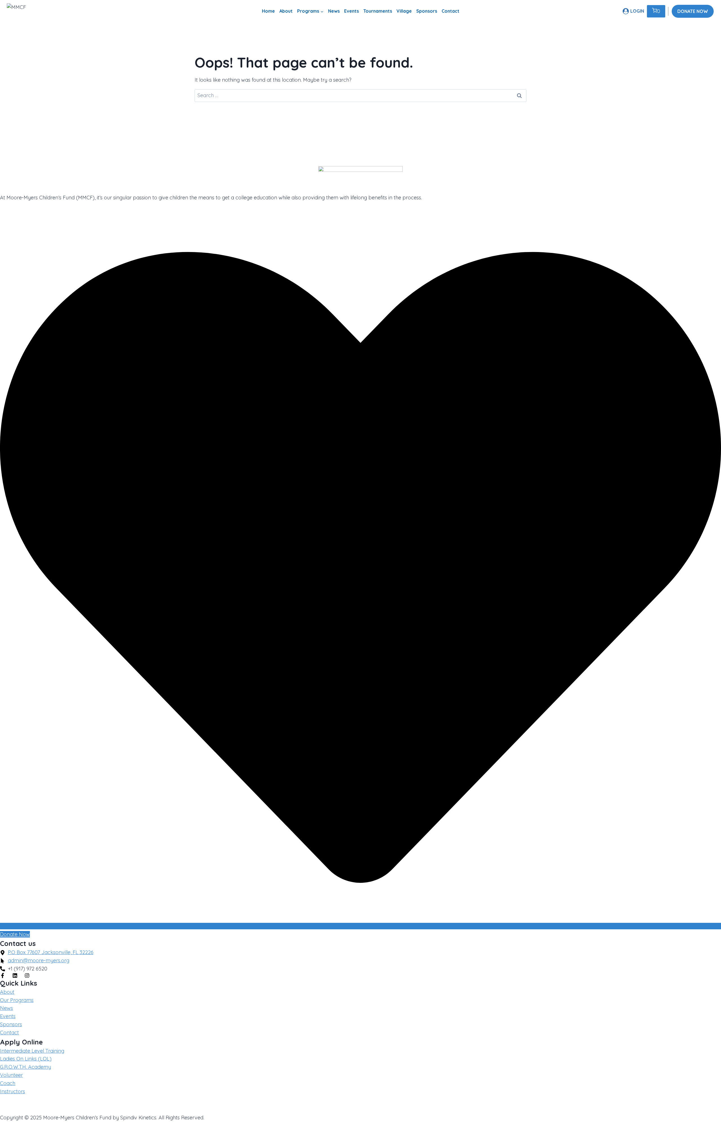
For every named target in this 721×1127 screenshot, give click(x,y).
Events (351, 11)
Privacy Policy (16, 1104)
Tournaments (377, 11)
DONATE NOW (692, 11)
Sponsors (426, 11)
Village (404, 11)
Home (268, 11)
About (286, 11)
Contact (450, 11)
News (334, 11)
